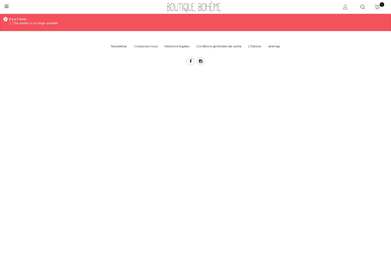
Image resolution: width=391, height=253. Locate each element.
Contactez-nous (146, 46)
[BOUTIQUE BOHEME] (194, 6)
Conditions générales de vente (218, 46)
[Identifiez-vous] (346, 7)
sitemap (274, 46)
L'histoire (254, 46)
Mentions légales (177, 46)
